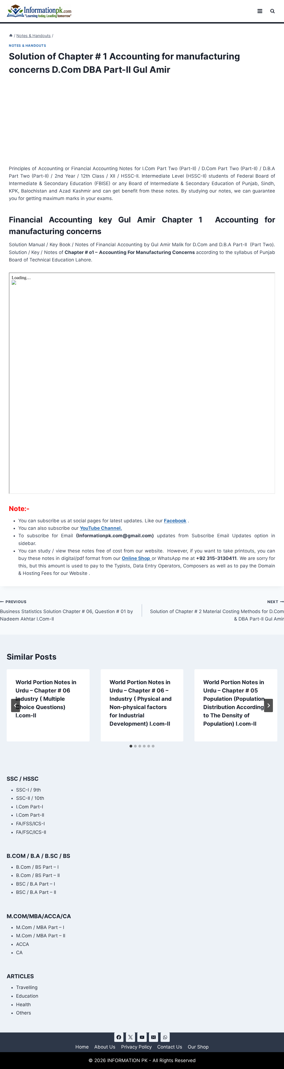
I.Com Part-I (29, 806)
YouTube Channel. (101, 528)
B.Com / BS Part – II (38, 875)
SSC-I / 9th (28, 790)
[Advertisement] (142, 124)
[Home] (11, 35)
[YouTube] (141, 1037)
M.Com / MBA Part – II (40, 935)
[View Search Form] (272, 11)
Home (82, 1047)
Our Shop (198, 1047)
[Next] (268, 705)
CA (19, 952)
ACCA (22, 944)
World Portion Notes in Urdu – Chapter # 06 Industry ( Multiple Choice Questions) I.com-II (46, 699)
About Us (104, 1047)
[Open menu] (260, 11)
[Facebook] (118, 1037)
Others (23, 1013)
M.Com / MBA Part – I (40, 927)
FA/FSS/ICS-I (30, 823)
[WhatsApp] (165, 1037)
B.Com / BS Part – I (37, 867)
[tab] (131, 746)
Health (23, 1004)
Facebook (175, 520)
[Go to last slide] (15, 705)
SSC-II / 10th (30, 798)
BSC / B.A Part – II (36, 892)
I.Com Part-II (30, 815)
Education (27, 996)
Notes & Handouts (27, 45)
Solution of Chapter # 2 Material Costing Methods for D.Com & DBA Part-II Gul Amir (217, 611)
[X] (130, 1037)
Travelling (26, 987)
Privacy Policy (136, 1047)
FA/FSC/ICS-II (31, 832)
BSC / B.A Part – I (35, 884)
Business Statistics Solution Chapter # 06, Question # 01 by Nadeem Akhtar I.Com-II (66, 611)
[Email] (153, 1037)
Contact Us (169, 1047)
